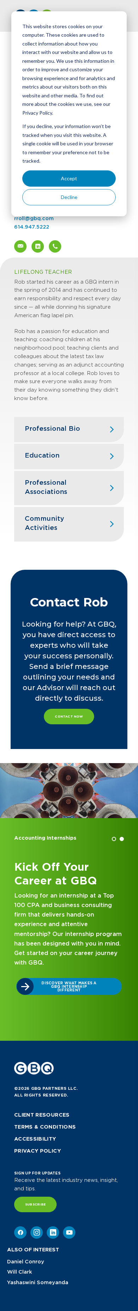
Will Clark (19, 1272)
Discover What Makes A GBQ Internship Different (68, 986)
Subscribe (35, 1204)
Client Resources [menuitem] (42, 1115)
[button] (114, 839)
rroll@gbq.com (34, 218)
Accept (69, 178)
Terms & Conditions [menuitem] (45, 1127)
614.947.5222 (31, 227)
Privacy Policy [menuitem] (37, 1151)
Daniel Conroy (25, 1261)
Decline (69, 197)
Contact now (69, 716)
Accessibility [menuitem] (35, 1139)
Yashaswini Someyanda (37, 1282)
